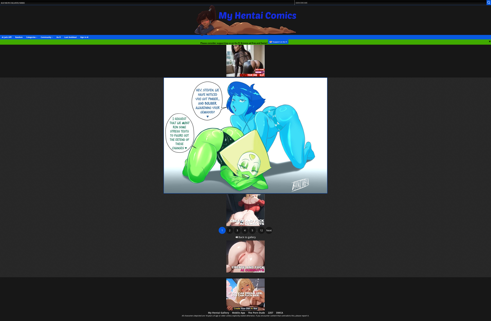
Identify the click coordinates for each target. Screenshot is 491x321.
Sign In (83, 37)
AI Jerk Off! (7, 37)
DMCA (279, 312)
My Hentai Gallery (218, 312)
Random (19, 37)
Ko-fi (59, 37)
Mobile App (238, 312)
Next (269, 230)
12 (261, 230)
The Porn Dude (256, 312)
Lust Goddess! (70, 37)
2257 (270, 312)
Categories (31, 37)
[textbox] (133, 2)
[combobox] (132, 2)
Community (46, 37)
